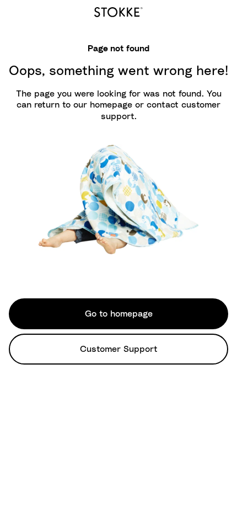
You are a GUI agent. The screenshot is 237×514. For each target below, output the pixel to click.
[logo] (118, 10)
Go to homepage (119, 313)
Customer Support (119, 349)
